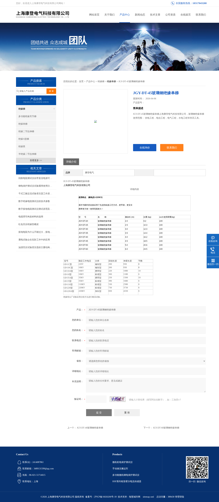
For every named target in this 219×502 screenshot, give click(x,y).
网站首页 (94, 14)
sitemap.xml (148, 497)
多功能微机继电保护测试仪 (125, 475)
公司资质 (170, 14)
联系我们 (201, 14)
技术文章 (155, 14)
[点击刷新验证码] (118, 399)
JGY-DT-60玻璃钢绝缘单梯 (166, 428)
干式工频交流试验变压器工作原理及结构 (37, 193)
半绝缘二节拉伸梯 (27, 154)
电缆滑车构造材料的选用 (30, 216)
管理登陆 (179, 497)
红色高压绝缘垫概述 (28, 224)
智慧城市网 (134, 497)
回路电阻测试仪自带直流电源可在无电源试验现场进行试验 (37, 178)
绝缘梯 (21, 109)
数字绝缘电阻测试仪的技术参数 (34, 201)
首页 (81, 81)
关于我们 (109, 14)
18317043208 (200, 3)
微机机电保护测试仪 (122, 462)
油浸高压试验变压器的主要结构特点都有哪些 (37, 247)
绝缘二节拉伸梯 (26, 131)
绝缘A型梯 (23, 139)
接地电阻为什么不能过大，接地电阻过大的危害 (37, 232)
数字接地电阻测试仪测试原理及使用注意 (37, 209)
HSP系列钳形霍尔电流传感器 (126, 481)
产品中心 (125, 14)
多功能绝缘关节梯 (27, 116)
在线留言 (186, 14)
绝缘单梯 (22, 124)
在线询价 (145, 147)
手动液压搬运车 (120, 468)
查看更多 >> (36, 160)
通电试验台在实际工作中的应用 (34, 240)
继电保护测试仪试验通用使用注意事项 (37, 186)
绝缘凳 (21, 146)
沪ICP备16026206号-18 (105, 497)
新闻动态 (140, 14)
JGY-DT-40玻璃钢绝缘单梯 (90, 428)
